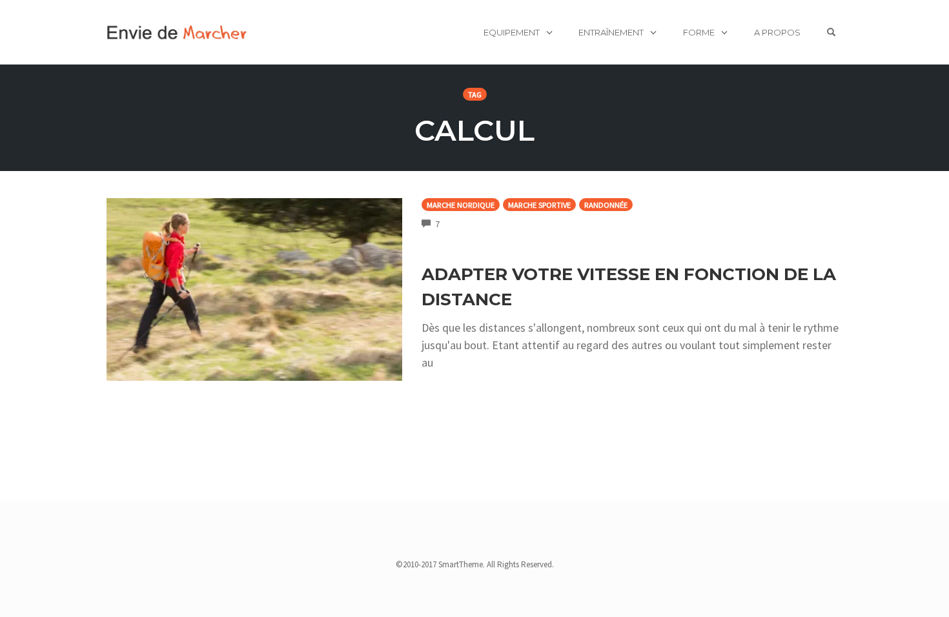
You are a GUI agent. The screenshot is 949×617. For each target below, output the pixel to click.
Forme (699, 32)
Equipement (512, 32)
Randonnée (606, 205)
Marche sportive (539, 205)
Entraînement (611, 32)
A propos (777, 32)
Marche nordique (461, 205)
